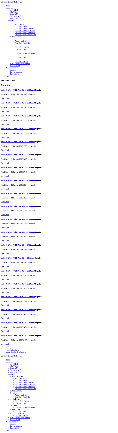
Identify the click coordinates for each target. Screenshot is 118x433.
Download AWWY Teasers (25, 31)
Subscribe (13, 70)
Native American (16, 37)
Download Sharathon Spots (25, 53)
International (14, 74)
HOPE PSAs (15, 66)
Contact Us (14, 14)
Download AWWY (22, 26)
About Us (9, 8)
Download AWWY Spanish (25, 33)
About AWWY (20, 24)
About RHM (14, 10)
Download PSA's (21, 57)
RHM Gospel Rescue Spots (20, 64)
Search (8, 76)
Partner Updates (16, 72)
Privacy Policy (15, 18)
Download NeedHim (22, 43)
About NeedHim (21, 41)
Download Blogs (21, 49)
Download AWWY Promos (25, 29)
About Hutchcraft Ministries (16, 352)
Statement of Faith (16, 16)
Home (8, 6)
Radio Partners (11, 68)
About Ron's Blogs (22, 47)
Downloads (10, 20)
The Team (14, 12)
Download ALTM (21, 62)
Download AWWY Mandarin (25, 35)
